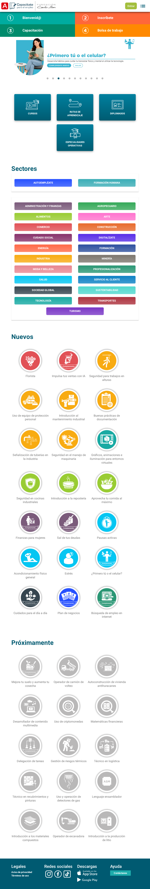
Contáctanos (120, 873)
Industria (43, 258)
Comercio (43, 227)
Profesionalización (106, 269)
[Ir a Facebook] (58, 874)
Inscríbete (105, 18)
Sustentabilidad (107, 290)
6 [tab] (75, 78)
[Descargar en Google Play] (91, 880)
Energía (43, 248)
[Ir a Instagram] (48, 874)
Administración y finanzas (43, 206)
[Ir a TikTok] (67, 874)
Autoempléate (43, 182)
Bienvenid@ (31, 18)
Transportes (107, 300)
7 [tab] (80, 78)
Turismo (75, 311)
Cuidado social (43, 237)
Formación (107, 248)
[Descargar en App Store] (91, 873)
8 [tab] (86, 78)
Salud (43, 279)
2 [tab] (53, 78)
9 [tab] (91, 78)
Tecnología (43, 300)
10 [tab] (97, 78)
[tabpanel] (75, 56)
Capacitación (32, 30)
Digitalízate (107, 237)
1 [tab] (47, 78)
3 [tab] (58, 78)
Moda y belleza (43, 269)
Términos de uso (20, 875)
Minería (107, 258)
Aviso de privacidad (21, 872)
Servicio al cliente (107, 279)
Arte (107, 216)
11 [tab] (102, 78)
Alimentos (43, 216)
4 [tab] (64, 78)
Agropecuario (107, 206)
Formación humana (107, 182)
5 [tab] (69, 78)
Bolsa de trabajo (110, 30)
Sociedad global (43, 290)
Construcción (107, 227)
